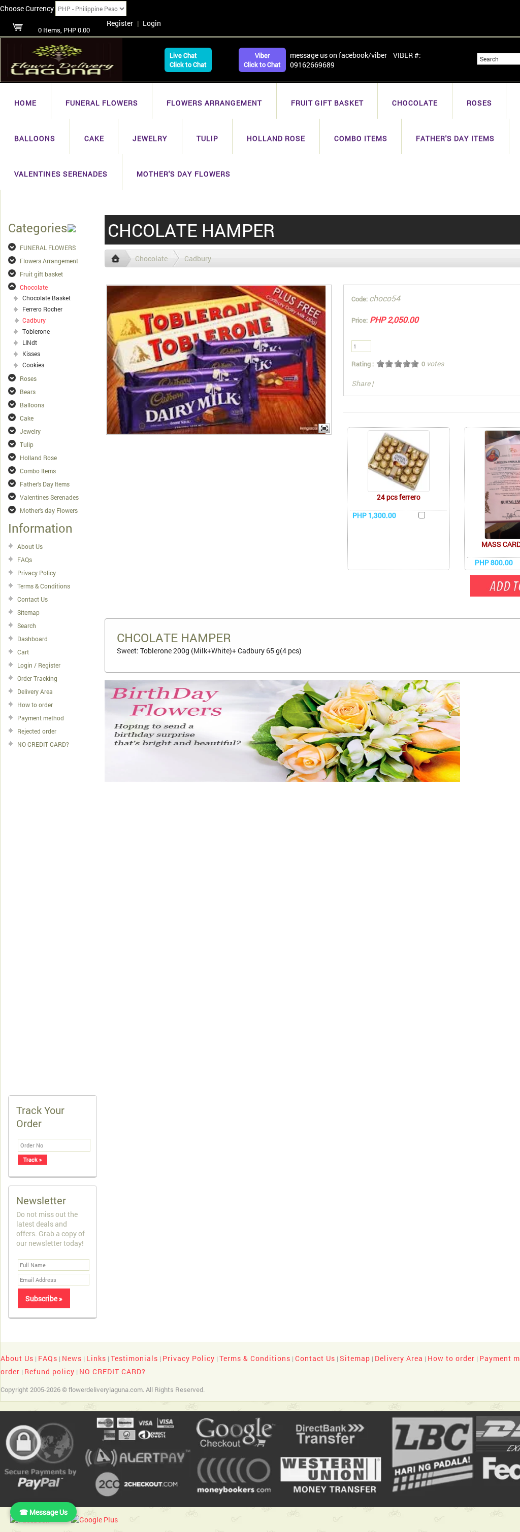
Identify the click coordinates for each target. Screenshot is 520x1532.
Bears (28, 392)
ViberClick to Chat (262, 60)
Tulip (207, 138)
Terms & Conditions (43, 586)
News (72, 1358)
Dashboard (32, 639)
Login (152, 23)
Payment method (40, 718)
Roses (479, 103)
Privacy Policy (36, 573)
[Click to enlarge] (399, 461)
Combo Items (360, 138)
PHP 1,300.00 (374, 515)
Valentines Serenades (61, 174)
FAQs (24, 559)
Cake (94, 138)
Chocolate (415, 103)
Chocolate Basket (46, 298)
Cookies (33, 365)
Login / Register (38, 665)
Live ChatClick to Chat (188, 60)
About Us (30, 546)
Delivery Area (35, 691)
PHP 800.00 (494, 562)
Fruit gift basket (327, 103)
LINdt (29, 342)
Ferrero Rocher (42, 309)
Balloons (34, 138)
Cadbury (34, 320)
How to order (35, 705)
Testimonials (134, 1358)
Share (360, 383)
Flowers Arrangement (214, 103)
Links (96, 1358)
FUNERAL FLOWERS (102, 103)
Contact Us (32, 599)
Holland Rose (276, 138)
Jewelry (150, 138)
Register (120, 23)
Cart (23, 652)
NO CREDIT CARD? (43, 744)
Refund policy (49, 1371)
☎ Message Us (43, 1512)
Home (25, 103)
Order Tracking (37, 678)
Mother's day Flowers (184, 174)
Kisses (31, 354)
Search (26, 625)
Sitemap (28, 612)
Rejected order (36, 731)
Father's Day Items (455, 138)
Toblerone (36, 331)
